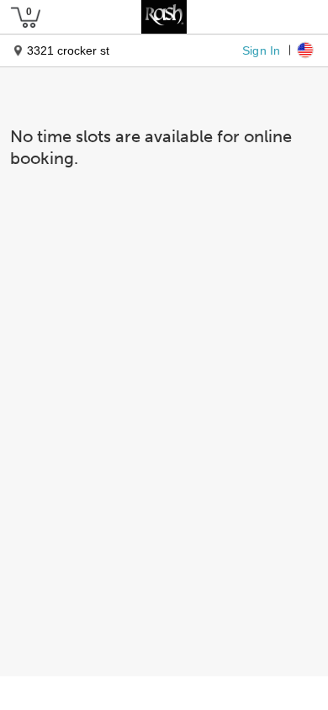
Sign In (261, 49)
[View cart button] (25, 17)
